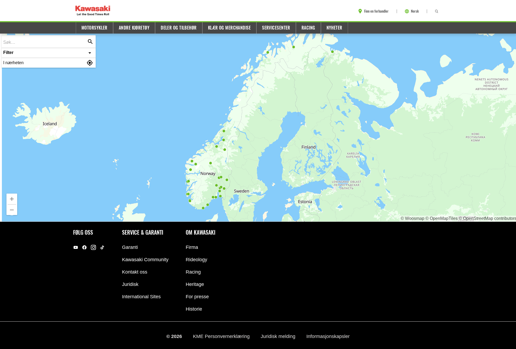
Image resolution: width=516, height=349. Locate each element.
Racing (308, 28)
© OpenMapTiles (441, 218)
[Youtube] (75, 247)
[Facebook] (84, 247)
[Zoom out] (11, 210)
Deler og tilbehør (179, 28)
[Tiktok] (102, 247)
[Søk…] (90, 41)
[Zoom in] (11, 199)
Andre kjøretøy (134, 28)
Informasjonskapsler (328, 336)
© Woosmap (412, 218)
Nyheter (334, 28)
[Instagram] (93, 247)
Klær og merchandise (229, 28)
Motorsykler (94, 28)
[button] (48, 53)
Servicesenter (276, 28)
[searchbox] (45, 42)
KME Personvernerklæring (222, 336)
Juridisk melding (279, 336)
